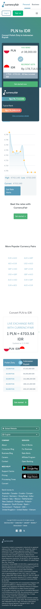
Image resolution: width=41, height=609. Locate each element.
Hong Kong (22, 496)
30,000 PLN (10, 379)
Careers (5, 457)
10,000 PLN (10, 369)
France (5, 496)
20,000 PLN (10, 374)
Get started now (20, 84)
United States (22, 510)
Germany (13, 496)
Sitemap (25, 525)
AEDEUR (12, 263)
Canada (14, 493)
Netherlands (27, 499)
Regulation (33, 522)
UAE (23, 507)
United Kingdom (8, 510)
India (31, 496)
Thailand (16, 507)
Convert (5, 483)
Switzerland (7, 507)
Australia (5, 493)
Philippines (18, 501)
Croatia (22, 493)
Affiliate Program (28, 457)
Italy (11, 499)
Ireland (5, 499)
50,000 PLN (10, 389)
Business (35, 4)
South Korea (17, 504)
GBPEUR (28, 269)
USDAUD (28, 263)
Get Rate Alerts (10, 191)
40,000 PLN (10, 384)
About (4, 445)
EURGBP (28, 280)
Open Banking (27, 461)
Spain (26, 504)
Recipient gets (28, 64)
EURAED (12, 285)
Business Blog (7, 453)
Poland (28, 501)
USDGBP (12, 274)
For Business (27, 449)
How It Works (27, 445)
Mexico (17, 499)
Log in (6, 13)
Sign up (18, 13)
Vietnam (32, 510)
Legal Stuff (26, 522)
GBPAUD (28, 274)
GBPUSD (12, 269)
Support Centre (8, 471)
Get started (20, 216)
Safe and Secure (17, 525)
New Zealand (7, 501)
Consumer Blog (8, 449)
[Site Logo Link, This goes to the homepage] (10, 4)
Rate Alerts (26, 453)
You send (25, 47)
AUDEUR (28, 285)
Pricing (4, 475)
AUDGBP (28, 258)
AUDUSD (12, 280)
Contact (5, 461)
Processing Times (9, 479)
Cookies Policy (18, 522)
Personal (26, 4)
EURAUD (12, 258)
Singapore (6, 504)
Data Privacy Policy (8, 522)
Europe (29, 493)
